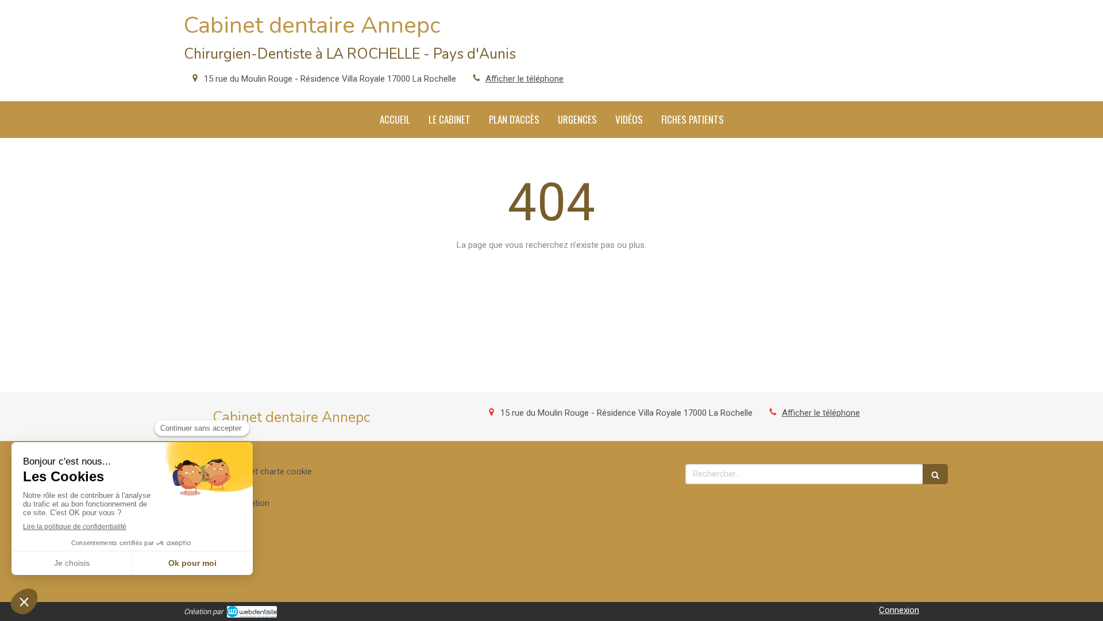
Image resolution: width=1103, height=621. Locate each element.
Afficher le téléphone (524, 79)
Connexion (899, 610)
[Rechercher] (935, 474)
